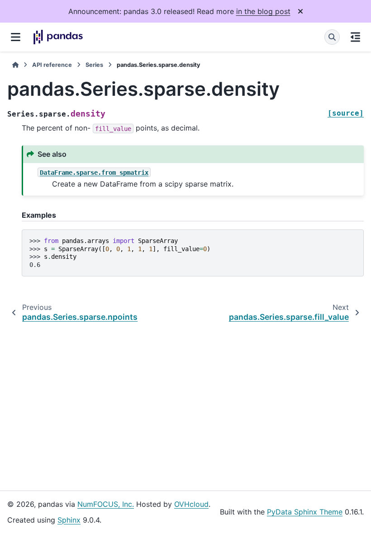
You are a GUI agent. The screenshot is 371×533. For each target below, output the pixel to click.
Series (94, 64)
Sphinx (69, 519)
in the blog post (263, 11)
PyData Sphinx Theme (304, 511)
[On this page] (355, 37)
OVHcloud (191, 504)
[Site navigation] (15, 37)
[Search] (332, 37)
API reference (52, 64)
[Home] (15, 65)
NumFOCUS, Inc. (105, 504)
